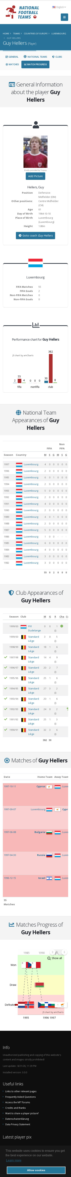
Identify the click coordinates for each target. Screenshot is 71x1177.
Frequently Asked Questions (20, 1096)
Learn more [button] (13, 1160)
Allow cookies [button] (36, 1170)
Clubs (58, 56)
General (13, 56)
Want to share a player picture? (22, 1113)
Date (7, 777)
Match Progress (37, 64)
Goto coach (37, 235)
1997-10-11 (10, 786)
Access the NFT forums (17, 1102)
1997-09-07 (10, 809)
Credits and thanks (15, 1107)
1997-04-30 (10, 855)
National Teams (37, 56)
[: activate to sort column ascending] (5, 617)
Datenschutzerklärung (17, 1118)
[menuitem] (58, 952)
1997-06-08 (10, 832)
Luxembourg (31, 464)
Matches (13, 64)
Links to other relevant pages (21, 1091)
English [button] (60, 7)
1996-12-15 (10, 878)
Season (8, 454)
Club (23, 616)
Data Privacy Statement (17, 1124)
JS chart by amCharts (22, 355)
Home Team (44, 777)
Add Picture (35, 176)
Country (21, 454)
